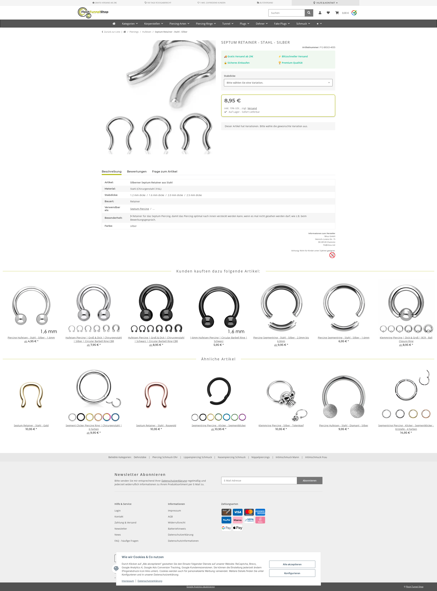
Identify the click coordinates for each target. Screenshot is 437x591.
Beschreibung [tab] (112, 171)
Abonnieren (309, 480)
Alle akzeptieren (292, 564)
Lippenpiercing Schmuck (198, 457)
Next (429, 315)
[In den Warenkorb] (104, 38)
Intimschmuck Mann (287, 457)
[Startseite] (124, 32)
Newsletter (121, 528)
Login (118, 510)
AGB (170, 516)
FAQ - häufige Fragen (126, 540)
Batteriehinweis (177, 528)
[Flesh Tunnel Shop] (114, 23)
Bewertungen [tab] (137, 171)
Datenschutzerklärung (150, 580)
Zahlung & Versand (125, 522)
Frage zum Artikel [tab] (164, 171)
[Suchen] (309, 13)
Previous (8, 315)
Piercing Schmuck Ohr (165, 457)
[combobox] (278, 82)
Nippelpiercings (260, 457)
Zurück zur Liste (112, 31)
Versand (252, 108)
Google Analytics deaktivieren (201, 586)
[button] (320, 13)
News (118, 534)
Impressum (128, 580)
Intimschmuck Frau (316, 457)
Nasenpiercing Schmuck (231, 457)
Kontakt (119, 516)
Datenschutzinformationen (183, 540)
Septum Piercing (139, 208)
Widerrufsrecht (176, 522)
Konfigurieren (292, 573)
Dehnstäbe (140, 457)
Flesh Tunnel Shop (414, 586)
